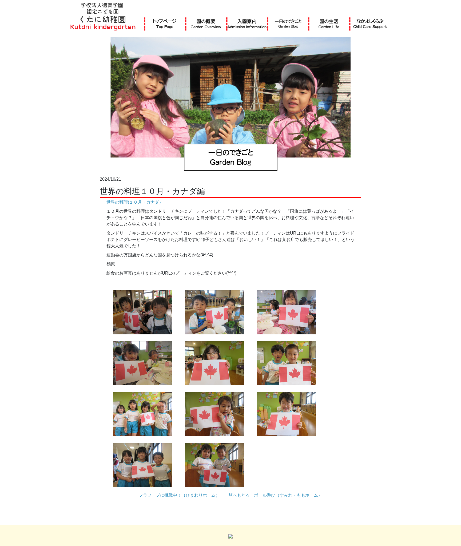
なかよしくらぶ (370, 24)
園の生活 (329, 23)
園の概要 (206, 23)
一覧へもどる (237, 495)
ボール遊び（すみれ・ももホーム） (288, 495)
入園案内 (247, 23)
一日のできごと (288, 23)
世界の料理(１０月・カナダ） (134, 202)
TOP (164, 24)
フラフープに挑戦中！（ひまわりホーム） (179, 495)
